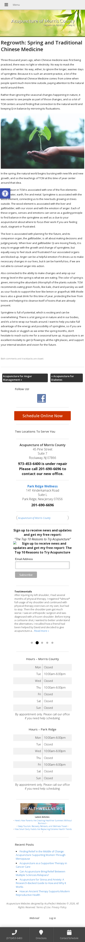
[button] (5, 193)
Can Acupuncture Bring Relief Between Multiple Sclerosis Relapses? (40, 873)
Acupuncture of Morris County (34, 518)
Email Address (24, 559)
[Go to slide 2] (37, 643)
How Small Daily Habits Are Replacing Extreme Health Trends (43, 829)
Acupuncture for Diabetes (62, 377)
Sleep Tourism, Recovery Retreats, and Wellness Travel (42, 826)
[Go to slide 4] (47, 643)
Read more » (21, 638)
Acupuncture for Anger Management (17, 377)
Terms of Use (43, 907)
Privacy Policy (59, 907)
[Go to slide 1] (32, 643)
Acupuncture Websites (18, 903)
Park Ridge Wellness (42, 486)
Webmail (34, 918)
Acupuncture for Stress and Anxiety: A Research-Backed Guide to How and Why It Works (41, 883)
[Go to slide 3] (42, 643)
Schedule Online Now (43, 415)
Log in (52, 918)
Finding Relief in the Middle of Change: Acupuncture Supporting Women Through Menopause (40, 855)
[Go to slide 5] (52, 643)
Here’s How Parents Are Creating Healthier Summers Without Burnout (43, 822)
